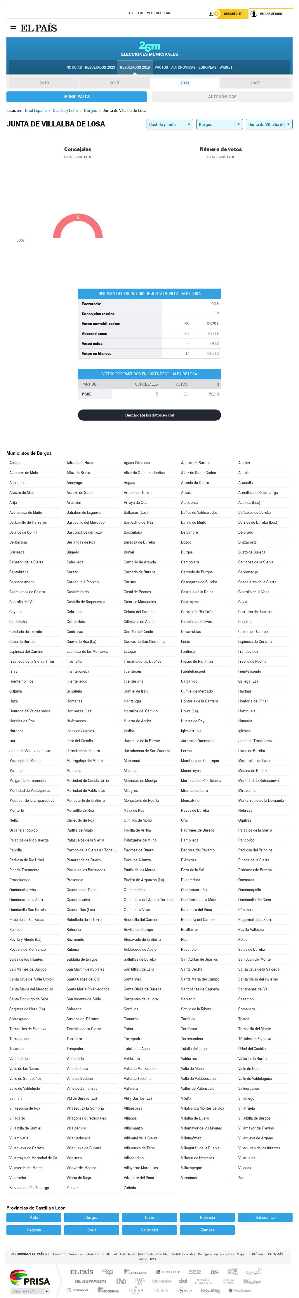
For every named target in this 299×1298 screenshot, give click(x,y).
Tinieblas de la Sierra (84, 1029)
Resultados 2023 (100, 67)
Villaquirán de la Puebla (200, 1148)
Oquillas (244, 820)
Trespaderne (77, 1049)
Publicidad (109, 1254)
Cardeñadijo (248, 572)
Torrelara (74, 1039)
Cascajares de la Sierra (257, 582)
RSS (153, 1259)
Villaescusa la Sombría (85, 1108)
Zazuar (72, 1188)
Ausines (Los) (249, 502)
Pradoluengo (19, 880)
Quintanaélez (134, 890)
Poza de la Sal (192, 870)
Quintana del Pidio (81, 890)
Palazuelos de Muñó (140, 840)
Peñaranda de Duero (84, 860)
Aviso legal (127, 1254)
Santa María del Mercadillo (31, 989)
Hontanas (74, 701)
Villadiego (246, 1098)
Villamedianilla (79, 1138)
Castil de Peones (137, 592)
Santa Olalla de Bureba (142, 989)
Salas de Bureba (251, 949)
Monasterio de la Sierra (86, 800)
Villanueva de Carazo (26, 1148)
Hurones (16, 731)
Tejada (243, 1019)
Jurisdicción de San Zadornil (147, 751)
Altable (244, 473)
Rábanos (245, 909)
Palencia (207, 1217)
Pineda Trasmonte (24, 870)
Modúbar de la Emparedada (32, 800)
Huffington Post (89, 1281)
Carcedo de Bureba (140, 572)
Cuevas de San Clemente (144, 641)
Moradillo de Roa (80, 810)
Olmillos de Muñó (138, 820)
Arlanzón (74, 502)
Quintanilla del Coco (254, 900)
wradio (138, 1281)
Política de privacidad (153, 1254)
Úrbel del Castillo (252, 1049)
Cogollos (245, 622)
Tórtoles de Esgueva (254, 1039)
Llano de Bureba (251, 751)
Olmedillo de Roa (80, 820)
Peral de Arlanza (137, 860)
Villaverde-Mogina (81, 1168)
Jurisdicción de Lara (83, 751)
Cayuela (15, 612)
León (149, 1217)
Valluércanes (249, 1088)
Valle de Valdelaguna (255, 1078)
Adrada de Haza (80, 463)
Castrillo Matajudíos (140, 602)
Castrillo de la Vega (254, 592)
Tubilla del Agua (137, 1049)
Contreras (75, 631)
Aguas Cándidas (137, 463)
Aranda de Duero (195, 482)
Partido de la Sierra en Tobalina (92, 850)
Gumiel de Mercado (197, 691)
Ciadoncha (18, 622)
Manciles (74, 770)
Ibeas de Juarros (80, 731)
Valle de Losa (77, 1068)
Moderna (106, 1290)
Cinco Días (161, 1281)
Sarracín (188, 999)
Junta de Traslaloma (255, 741)
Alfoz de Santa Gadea (198, 473)
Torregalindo (19, 1039)
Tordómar (189, 1029)
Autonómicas (222, 96)
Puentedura (190, 880)
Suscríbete (233, 14)
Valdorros (189, 1058)
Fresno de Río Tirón (197, 661)
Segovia (34, 1230)
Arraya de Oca (135, 502)
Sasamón (246, 999)
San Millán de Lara (139, 969)
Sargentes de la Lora (141, 999)
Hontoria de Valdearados (29, 711)
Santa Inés (132, 979)
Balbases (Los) (136, 512)
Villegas (244, 1168)
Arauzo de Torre (137, 492)
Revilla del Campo (138, 929)
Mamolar (16, 770)
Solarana (74, 1009)
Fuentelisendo (249, 671)
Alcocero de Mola (23, 473)
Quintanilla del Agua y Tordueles (149, 900)
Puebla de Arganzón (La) (144, 880)
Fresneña (74, 661)
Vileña (186, 1098)
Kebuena (247, 1281)
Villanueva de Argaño (255, 1138)
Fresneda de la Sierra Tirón (31, 661)
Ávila (34, 1217)
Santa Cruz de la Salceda (258, 969)
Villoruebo (17, 1178)
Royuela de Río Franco (27, 949)
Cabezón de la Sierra (26, 562)
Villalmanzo (133, 1128)
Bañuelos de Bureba (254, 512)
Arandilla (245, 482)
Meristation (239, 1290)
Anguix (129, 482)
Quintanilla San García (27, 909)
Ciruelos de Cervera (197, 622)
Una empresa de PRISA (30, 1277)
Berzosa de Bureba (139, 542)
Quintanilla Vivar (137, 909)
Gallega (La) (248, 681)
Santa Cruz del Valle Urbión (31, 979)
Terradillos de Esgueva (27, 1029)
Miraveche (246, 790)
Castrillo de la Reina (197, 592)
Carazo (72, 572)
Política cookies (183, 1254)
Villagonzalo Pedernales (86, 1118)
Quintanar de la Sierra (27, 900)
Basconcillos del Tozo (84, 532)
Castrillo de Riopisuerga (86, 602)
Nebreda (245, 810)
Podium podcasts (135, 1290)
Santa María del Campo (200, 979)
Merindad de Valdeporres (30, 790)
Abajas (14, 463)
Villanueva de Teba (139, 1148)
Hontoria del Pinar (253, 701)
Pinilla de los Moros (139, 870)
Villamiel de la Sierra (141, 1138)
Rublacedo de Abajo (140, 949)
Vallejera (131, 1088)
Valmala (15, 1098)
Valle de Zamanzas (82, 1088)
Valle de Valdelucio (24, 1088)
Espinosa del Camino (26, 651)
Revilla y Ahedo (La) (25, 939)
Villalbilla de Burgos (254, 1118)
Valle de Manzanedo (140, 1068)
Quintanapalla (249, 890)
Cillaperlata (76, 622)
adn (230, 1272)
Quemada (246, 880)
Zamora (207, 1230)
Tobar (128, 1029)
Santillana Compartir (167, 1272)
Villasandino (134, 1158)
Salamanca (265, 1217)
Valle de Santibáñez (25, 1078)
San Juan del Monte (254, 959)
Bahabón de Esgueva (84, 512)
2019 (44, 83)
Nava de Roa (134, 810)
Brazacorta (247, 542)
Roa (184, 939)
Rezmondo (75, 939)
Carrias (130, 582)
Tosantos (16, 1049)
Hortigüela (246, 711)
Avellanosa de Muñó (25, 512)
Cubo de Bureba (22, 641)
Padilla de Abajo (80, 830)
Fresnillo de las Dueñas (142, 661)
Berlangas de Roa (81, 542)
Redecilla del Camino (141, 919)
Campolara (190, 562)
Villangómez (191, 1138)
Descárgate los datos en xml (149, 415)
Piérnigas (189, 860)
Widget (226, 67)
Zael (241, 1178)
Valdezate (132, 1058)
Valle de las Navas (24, 1068)
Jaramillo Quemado (197, 741)
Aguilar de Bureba (196, 463)
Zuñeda (130, 1188)
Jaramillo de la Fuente (142, 741)
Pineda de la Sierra (254, 860)
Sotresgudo (18, 1019)
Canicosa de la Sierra (255, 562)
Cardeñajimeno (21, 582)
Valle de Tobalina (138, 1078)
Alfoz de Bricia (78, 473)
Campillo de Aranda (140, 562)
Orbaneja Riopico (23, 830)
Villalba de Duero (195, 1118)
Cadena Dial (183, 1281)
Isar (12, 741)
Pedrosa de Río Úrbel (26, 860)
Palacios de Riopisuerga (29, 840)
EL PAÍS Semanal (204, 1281)
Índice (142, 1259)
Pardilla (15, 850)
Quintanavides (78, 900)
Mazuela (131, 770)
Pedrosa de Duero (139, 850)
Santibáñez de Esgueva (200, 989)
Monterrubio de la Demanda (261, 800)
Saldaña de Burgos (82, 959)
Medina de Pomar (252, 770)
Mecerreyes (191, 770)
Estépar (130, 651)
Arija (13, 502)
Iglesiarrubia (191, 731)
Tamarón (131, 1019)
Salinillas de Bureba (140, 959)
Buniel (129, 552)
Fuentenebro (77, 681)
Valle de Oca (248, 1068)
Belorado (245, 532)
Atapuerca (189, 502)
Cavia (242, 602)
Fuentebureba (78, 671)
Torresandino (192, 1039)
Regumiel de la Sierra (256, 919)
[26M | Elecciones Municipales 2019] (149, 48)
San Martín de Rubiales (85, 969)
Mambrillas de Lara (254, 761)
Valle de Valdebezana (198, 1078)
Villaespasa (133, 1108)
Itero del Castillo (80, 741)
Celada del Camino (139, 612)
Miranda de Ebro (194, 790)
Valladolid (149, 1230)
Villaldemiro (76, 1128)
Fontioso (188, 651)
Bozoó (186, 542)
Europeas (207, 67)
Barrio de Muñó (193, 522)
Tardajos (188, 1019)
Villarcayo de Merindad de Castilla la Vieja (35, 1158)
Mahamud (132, 761)
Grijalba (15, 691)
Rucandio (189, 949)
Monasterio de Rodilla (141, 800)
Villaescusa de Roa (24, 1108)
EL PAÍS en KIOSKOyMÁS (265, 1254)
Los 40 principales (110, 1272)
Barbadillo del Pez (138, 522)
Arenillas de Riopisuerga (258, 492)
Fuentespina (134, 681)
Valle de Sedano (80, 1078)
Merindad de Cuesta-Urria (88, 780)
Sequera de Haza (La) (27, 1009)
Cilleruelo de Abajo (139, 622)
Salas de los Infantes (26, 959)
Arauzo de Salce (80, 492)
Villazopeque (191, 1168)
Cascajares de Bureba (199, 582)
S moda (185, 1290)
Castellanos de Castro (27, 592)
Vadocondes (19, 1058)
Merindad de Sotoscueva (258, 780)
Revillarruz (190, 929)
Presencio (75, 880)
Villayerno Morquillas (141, 1168)
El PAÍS (81, 1272)
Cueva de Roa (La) (81, 641)
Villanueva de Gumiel (84, 1148)
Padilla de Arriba (137, 830)
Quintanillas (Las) (81, 909)
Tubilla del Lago (194, 1049)
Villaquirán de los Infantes (259, 1148)
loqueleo (211, 1290)
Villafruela (246, 1108)
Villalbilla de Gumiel (25, 1128)
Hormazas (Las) (80, 711)
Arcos (186, 492)
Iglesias (244, 731)
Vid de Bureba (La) (82, 1098)
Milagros (131, 790)
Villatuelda (246, 1158)
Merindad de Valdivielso (86, 790)
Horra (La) (189, 711)
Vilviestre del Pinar (139, 1178)
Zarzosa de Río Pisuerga (29, 1188)
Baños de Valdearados (199, 512)
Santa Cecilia (192, 969)
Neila (13, 820)
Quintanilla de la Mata (198, 900)
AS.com (212, 1272)
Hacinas (245, 691)
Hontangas (133, 701)
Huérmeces (76, 721)
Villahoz (130, 1118)
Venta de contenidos (84, 1254)
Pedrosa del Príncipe (255, 850)
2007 (255, 83)
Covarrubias (191, 631)
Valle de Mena (192, 1068)
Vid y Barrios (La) (138, 1098)
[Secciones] (13, 28)
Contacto (59, 1254)
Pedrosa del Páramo (198, 850)
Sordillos (131, 1009)
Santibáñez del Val (253, 989)
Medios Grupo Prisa (30, 1291)
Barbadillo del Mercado (86, 522)
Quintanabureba (22, 890)
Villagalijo (17, 1118)
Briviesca (17, 552)
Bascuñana (133, 532)
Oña (184, 820)
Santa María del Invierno (258, 979)
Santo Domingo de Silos (28, 999)
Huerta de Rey (192, 721)
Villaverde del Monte (26, 1168)
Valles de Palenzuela (198, 1088)
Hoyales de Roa (22, 721)
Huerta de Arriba (137, 721)
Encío (185, 641)
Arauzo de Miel (21, 492)
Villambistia (18, 1138)
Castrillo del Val (21, 602)
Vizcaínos (189, 1178)
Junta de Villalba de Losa (29, 751)
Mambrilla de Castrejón (200, 761)
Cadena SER (193, 1272)
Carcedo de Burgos (197, 572)
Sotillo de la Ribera (196, 1009)
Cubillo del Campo (253, 631)
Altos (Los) (18, 482)
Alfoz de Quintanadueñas (144, 473)
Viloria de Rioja (79, 1178)
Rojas (242, 939)
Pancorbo (246, 840)
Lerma (186, 751)
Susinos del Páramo (83, 1019)
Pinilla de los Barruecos (86, 870)
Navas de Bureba (195, 810)
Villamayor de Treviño (256, 1128)
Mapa (241, 1254)
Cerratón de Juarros (255, 612)
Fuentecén (132, 671)
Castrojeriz (190, 602)
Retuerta (74, 929)
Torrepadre (133, 1039)
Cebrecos (74, 612)
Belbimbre (189, 532)
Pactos (161, 67)
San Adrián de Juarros (199, 959)
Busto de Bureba (251, 552)
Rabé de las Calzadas (26, 919)
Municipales (77, 96)
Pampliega (190, 840)
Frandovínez (248, 651)
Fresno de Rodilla (252, 661)
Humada (245, 721)
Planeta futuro (226, 1281)
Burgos (187, 552)
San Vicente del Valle (84, 999)
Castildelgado (78, 592)
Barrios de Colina (23, 532)
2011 (184, 83)
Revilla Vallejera (251, 929)
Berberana (18, 542)
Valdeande (75, 1058)
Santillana (137, 1272)
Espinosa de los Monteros (87, 651)
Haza (13, 701)
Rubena (73, 949)
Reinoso (15, 929)
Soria (91, 1230)
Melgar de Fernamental (28, 780)
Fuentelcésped (193, 671)
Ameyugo (74, 482)
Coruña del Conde (138, 631)
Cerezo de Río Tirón (197, 612)
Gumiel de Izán (136, 691)
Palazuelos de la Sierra (85, 840)
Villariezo (74, 1158)
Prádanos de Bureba (255, 870)
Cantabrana (19, 572)
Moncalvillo (190, 800)
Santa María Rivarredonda (88, 989)
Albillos (244, 463)
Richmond (78, 1290)
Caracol (252, 1272)
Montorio (16, 810)
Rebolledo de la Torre (84, 919)
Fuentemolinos (21, 681)
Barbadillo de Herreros (28, 522)
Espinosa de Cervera (255, 641)
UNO (121, 1281)
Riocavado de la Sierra (142, 939)
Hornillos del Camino (141, 711)
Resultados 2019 (135, 67)
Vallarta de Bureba (253, 1058)
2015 (114, 83)
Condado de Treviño (25, 631)
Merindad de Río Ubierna (201, 780)
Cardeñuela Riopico (83, 582)
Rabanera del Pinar (197, 909)
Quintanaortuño (194, 890)
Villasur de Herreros (197, 1158)
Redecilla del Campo (198, 919)
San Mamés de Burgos (27, 969)
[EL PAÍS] (39, 28)
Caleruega (75, 562)
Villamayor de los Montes (201, 1128)
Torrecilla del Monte (254, 1029)
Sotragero (246, 1009)
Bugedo (73, 552)
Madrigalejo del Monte (85, 761)
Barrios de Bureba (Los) (257, 522)
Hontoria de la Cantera (199, 701)
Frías (13, 671)
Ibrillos (129, 731)
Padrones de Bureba (198, 830)
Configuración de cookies (216, 1254)
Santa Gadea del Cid (83, 979)
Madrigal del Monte (25, 761)
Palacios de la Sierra (255, 830)
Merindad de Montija (140, 780)
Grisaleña (74, 691)
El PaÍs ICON (160, 1290)
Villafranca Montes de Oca (202, 1108)
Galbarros (189, 681)
